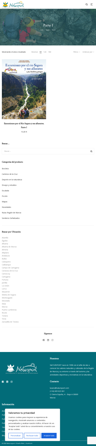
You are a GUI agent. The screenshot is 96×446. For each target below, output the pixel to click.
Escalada (5, 190)
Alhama (5, 243)
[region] (32, 425)
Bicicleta (5, 168)
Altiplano (5, 252)
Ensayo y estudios (9, 185)
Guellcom (29, 443)
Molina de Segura (9, 295)
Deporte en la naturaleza (12, 179)
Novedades (6, 207)
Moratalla (6, 301)
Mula (4, 304)
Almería (5, 249)
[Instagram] (52, 339)
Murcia (4, 307)
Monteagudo (7, 298)
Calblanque (6, 264)
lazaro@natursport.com (59, 388)
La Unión (5, 286)
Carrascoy (6, 274)
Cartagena (6, 277)
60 (41, 52)
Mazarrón (6, 292)
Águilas (5, 240)
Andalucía (6, 255)
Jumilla (4, 283)
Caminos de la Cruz (10, 174)
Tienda (48, 30)
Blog (4, 435)
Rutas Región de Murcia (11, 212)
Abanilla (5, 237)
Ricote (4, 313)
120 (44, 52)
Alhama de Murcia (9, 246)
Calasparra (6, 261)
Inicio (41, 30)
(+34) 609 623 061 (57, 391)
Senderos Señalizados (11, 218)
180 (49, 52)
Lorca (4, 289)
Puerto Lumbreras (9, 310)
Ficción (5, 196)
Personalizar (16, 435)
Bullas (4, 258)
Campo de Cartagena (10, 267)
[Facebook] (44, 339)
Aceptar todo (49, 435)
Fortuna (5, 280)
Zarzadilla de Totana (10, 322)
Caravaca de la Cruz (10, 271)
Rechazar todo (32, 435)
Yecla (4, 319)
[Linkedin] (48, 339)
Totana (5, 316)
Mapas (4, 201)
